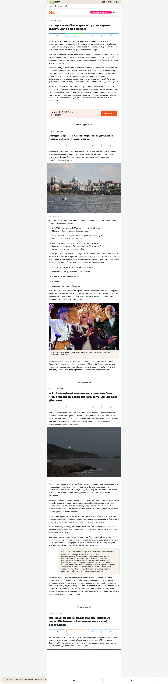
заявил (85, 577)
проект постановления (89, 296)
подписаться (109, 113)
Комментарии (84, 125)
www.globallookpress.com (73, 480)
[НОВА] (100, 12)
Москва (60, 6)
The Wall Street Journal (63, 418)
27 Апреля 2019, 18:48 (55, 21)
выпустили (59, 95)
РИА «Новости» (113, 47)
